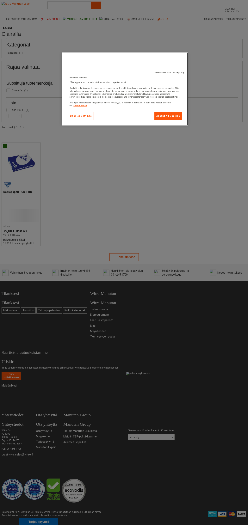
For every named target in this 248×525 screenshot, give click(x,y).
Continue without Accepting (169, 72)
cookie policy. (80, 106)
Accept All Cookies (168, 116)
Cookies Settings (81, 116)
